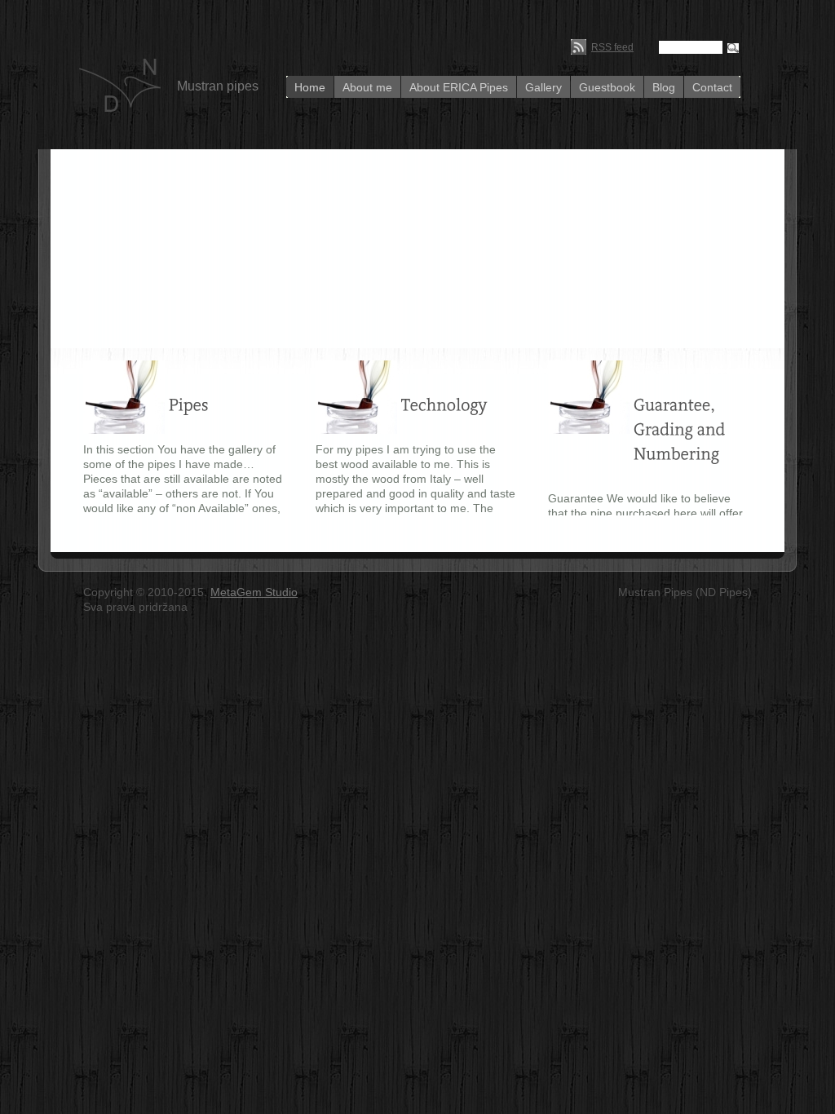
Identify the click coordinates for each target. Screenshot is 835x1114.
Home (309, 87)
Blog (663, 87)
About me (367, 87)
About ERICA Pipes (458, 87)
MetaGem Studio (254, 592)
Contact (712, 87)
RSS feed (612, 47)
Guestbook (607, 87)
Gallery (543, 87)
